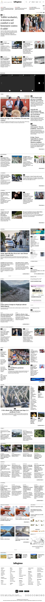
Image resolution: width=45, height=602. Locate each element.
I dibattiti (29, 569)
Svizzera (2, 577)
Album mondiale (12, 581)
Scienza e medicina (40, 569)
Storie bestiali (30, 576)
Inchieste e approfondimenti (30, 572)
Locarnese (2, 571)
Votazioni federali (3, 578)
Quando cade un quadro (30, 582)
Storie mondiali (12, 577)
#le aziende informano (39, 577)
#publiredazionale (40, 576)
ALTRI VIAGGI (26, 542)
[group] (7, 9)
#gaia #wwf (39, 574)
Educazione (39, 570)
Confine (2, 581)
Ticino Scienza (39, 568)
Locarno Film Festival (22, 575)
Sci (10, 572)
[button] (43, 83)
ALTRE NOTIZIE (26, 273)
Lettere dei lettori (30, 568)
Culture (11, 583)
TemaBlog (39, 573)
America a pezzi (3, 584)
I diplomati (29, 580)
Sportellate (11, 578)
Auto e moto (30, 579)
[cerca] (26, 2)
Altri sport (11, 576)
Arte (10, 584)
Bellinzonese (3, 570)
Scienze (20, 571)
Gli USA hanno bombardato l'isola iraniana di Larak (34, 8)
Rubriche (29, 571)
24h (37, 580)
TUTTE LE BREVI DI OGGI (39, 273)
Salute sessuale (30, 584)
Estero (2, 580)
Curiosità (29, 577)
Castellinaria (21, 576)
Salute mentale (30, 583)
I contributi (20, 585)
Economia (21, 578)
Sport (11, 568)
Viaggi (29, 573)
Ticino (2, 569)
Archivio (38, 581)
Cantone (2, 568)
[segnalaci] (30, 2)
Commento (21, 581)
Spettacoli (20, 568)
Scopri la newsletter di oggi (36, 281)
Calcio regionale (12, 571)
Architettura (30, 578)
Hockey (11, 569)
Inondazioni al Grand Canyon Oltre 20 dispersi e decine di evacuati (21, 8)
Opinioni (20, 580)
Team (38, 585)
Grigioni (2, 575)
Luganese (2, 572)
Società (20, 572)
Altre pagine (39, 579)
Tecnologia (30, 574)
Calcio (11, 570)
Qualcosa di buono (40, 571)
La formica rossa (21, 584)
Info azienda (39, 584)
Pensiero (20, 570)
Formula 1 (11, 575)
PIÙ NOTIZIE (41, 149)
